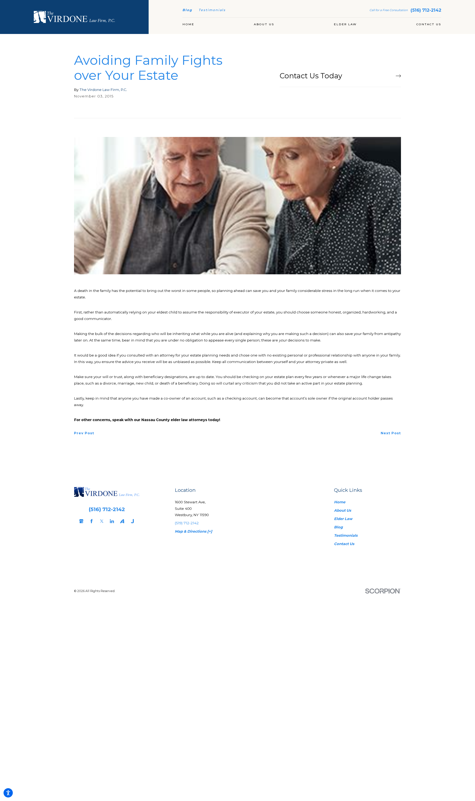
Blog (187, 10)
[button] (8, 792)
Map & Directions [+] (193, 531)
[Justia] (131, 521)
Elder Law (343, 518)
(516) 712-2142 (425, 10)
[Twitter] (101, 521)
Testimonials (212, 10)
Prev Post (84, 433)
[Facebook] (90, 521)
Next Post (391, 433)
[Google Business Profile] (80, 521)
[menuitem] (188, 24)
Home (339, 502)
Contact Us (344, 544)
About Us (342, 510)
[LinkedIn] (111, 521)
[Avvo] (121, 521)
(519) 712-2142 (187, 523)
